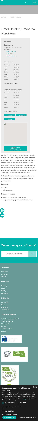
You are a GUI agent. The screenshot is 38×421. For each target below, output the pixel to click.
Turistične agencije (7, 321)
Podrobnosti (27, 399)
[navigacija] (34, 2)
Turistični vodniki (6, 329)
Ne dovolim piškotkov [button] (27, 417)
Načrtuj (3, 291)
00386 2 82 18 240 (11, 51)
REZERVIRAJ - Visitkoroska (15, 148)
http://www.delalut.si (11, 56)
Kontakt (3, 326)
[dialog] (19, 403)
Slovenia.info (5, 324)
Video (3, 305)
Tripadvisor (22, 115)
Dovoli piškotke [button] (9, 417)
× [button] (36, 387)
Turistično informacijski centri (10, 319)
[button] (19, 414)
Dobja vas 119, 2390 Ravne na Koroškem (13, 48)
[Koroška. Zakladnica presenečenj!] (7, 3)
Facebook (10, 115)
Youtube (4, 277)
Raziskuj (4, 286)
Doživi (3, 288)
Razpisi (3, 331)
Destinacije (4, 293)
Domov (3, 17)
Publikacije (4, 302)
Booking (10, 119)
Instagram (4, 274)
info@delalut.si (10, 54)
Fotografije (4, 307)
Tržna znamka (5, 310)
